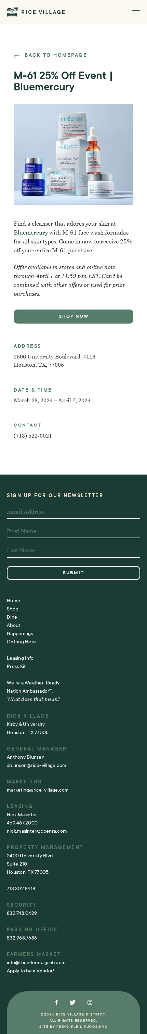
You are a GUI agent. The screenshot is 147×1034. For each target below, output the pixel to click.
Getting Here (21, 641)
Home (13, 600)
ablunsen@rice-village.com (36, 765)
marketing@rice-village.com (38, 790)
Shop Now (74, 316)
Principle (67, 1027)
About (13, 625)
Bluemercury (31, 233)
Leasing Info (20, 658)
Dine (12, 617)
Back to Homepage (55, 55)
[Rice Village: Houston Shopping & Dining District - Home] (36, 12)
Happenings (20, 633)
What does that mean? (33, 699)
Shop (12, 608)
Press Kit (16, 666)
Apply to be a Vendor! (30, 970)
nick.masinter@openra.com (37, 831)
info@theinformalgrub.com (36, 962)
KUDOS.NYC (96, 1027)
